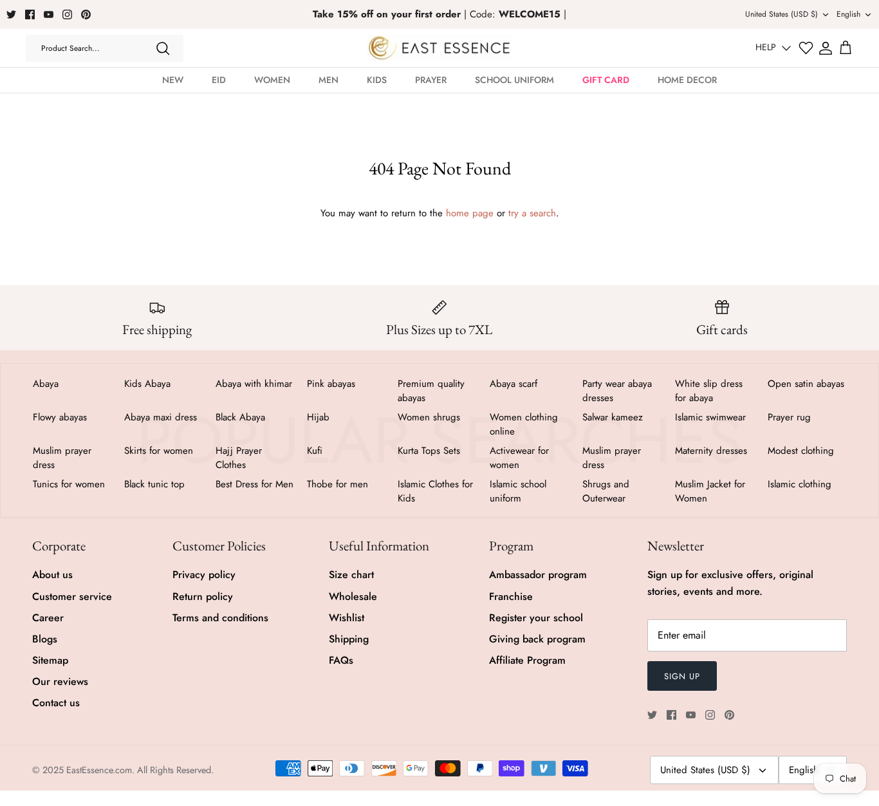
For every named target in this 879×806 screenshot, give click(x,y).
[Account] (825, 48)
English (848, 14)
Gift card (605, 79)
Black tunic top (154, 484)
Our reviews (60, 681)
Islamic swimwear (710, 417)
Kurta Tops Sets (429, 451)
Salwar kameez (612, 417)
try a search (532, 213)
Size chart (351, 574)
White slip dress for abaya (709, 391)
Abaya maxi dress (160, 417)
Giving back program (537, 639)
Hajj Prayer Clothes (239, 458)
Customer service (72, 596)
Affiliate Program (527, 660)
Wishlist (346, 617)
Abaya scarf (513, 384)
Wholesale (353, 596)
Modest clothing (801, 451)
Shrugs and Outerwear (605, 491)
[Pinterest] (86, 14)
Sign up (682, 676)
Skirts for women (158, 451)
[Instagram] (67, 14)
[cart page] (845, 48)
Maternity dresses (711, 451)
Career (48, 617)
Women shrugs (429, 417)
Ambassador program (538, 574)
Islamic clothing (799, 484)
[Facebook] (30, 14)
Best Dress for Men (254, 484)
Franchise (511, 596)
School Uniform (514, 79)
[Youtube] (48, 14)
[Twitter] (11, 14)
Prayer (431, 79)
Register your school (536, 617)
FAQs (341, 660)
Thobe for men (337, 484)
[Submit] (163, 48)
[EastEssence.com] (439, 48)
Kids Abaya (147, 384)
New (172, 79)
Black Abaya (240, 417)
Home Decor (687, 79)
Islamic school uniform (518, 491)
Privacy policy (204, 574)
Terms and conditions (220, 617)
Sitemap (50, 660)
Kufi (314, 451)
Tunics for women (69, 484)
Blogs (44, 639)
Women (272, 79)
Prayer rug (789, 417)
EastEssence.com (99, 770)
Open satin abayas (806, 384)
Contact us (56, 702)
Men (328, 79)
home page (470, 213)
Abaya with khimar (254, 384)
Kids (377, 79)
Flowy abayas (60, 417)
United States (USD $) (781, 14)
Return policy (202, 596)
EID (219, 79)
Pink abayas (331, 384)
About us (52, 574)
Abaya (46, 384)
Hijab (318, 417)
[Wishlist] (806, 48)
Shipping (349, 639)
